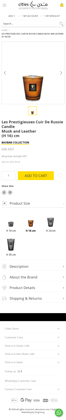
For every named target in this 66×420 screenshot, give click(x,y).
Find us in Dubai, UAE (17, 346)
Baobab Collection (15, 142)
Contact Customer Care (18, 389)
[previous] (5, 73)
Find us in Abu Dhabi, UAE (20, 354)
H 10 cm (11, 230)
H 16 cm (31, 230)
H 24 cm (50, 230)
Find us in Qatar (14, 362)
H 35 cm (11, 254)
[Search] (32, 22)
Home (5, 30)
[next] (61, 73)
